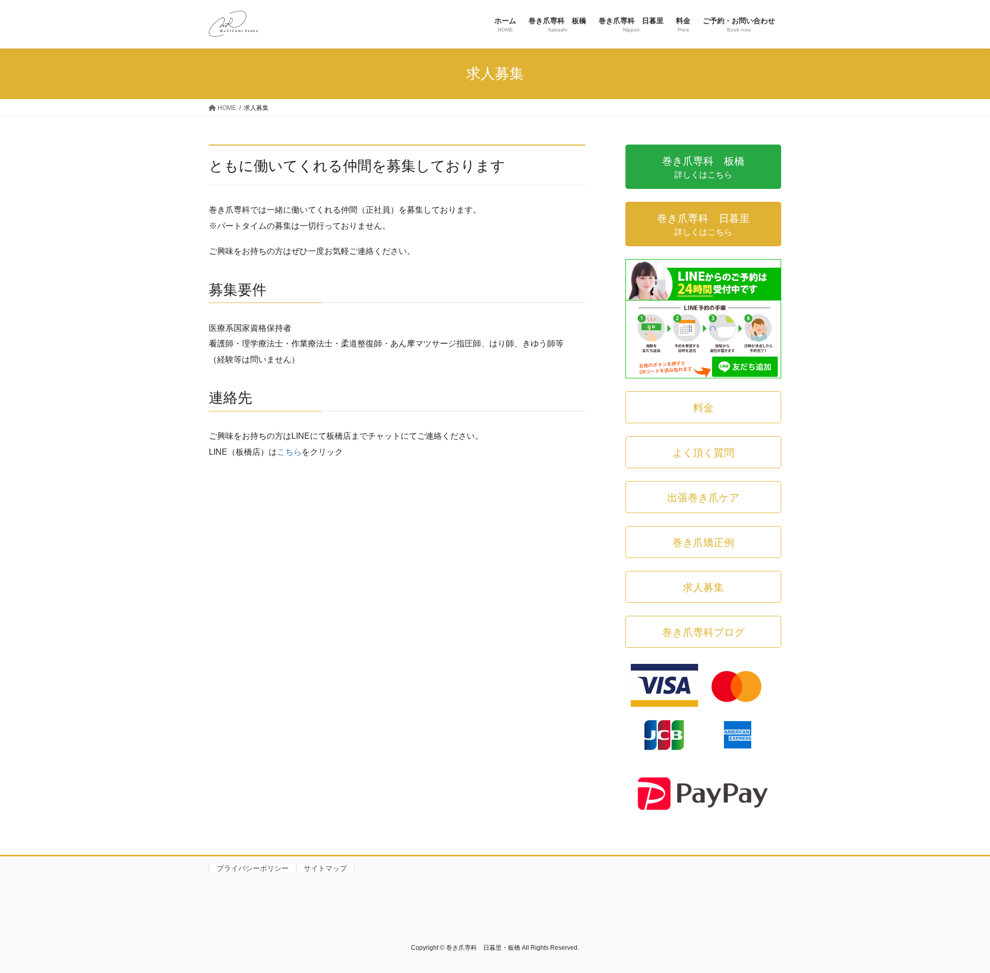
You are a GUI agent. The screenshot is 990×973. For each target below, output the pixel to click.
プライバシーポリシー (253, 868)
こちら (289, 452)
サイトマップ (325, 868)
